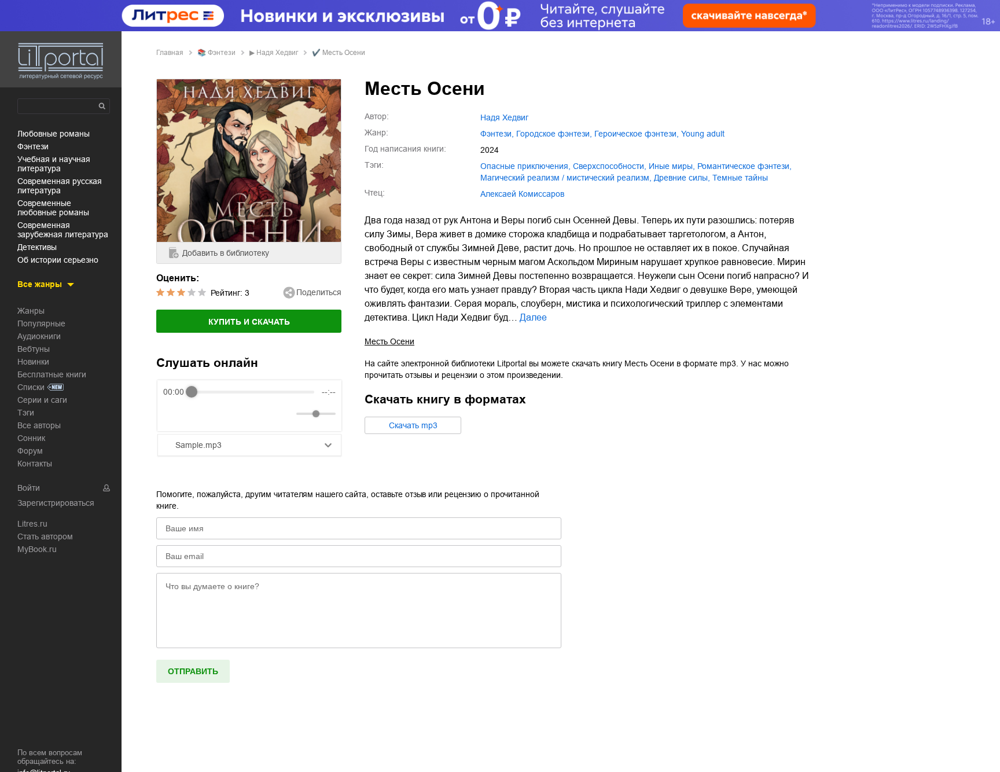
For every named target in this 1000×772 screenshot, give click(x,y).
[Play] (200, 413)
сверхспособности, (609, 166)
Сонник (31, 438)
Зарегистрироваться (55, 503)
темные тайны (740, 177)
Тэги (25, 412)
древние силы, (682, 177)
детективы (37, 247)
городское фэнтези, (554, 133)
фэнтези (33, 146)
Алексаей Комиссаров (522, 193)
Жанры (31, 310)
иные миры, (672, 166)
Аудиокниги (39, 336)
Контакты (34, 463)
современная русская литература (59, 186)
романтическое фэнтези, (744, 166)
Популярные (41, 323)
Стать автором (45, 536)
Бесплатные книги (51, 374)
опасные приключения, (525, 166)
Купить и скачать (249, 321)
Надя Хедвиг (277, 53)
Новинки (33, 361)
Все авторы (39, 425)
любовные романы (53, 133)
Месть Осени (389, 341)
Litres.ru (32, 523)
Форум (30, 450)
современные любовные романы (53, 207)
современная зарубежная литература (62, 229)
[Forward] (225, 414)
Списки (31, 387)
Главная (169, 53)
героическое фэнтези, (636, 133)
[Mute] (285, 413)
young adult (703, 133)
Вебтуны (33, 349)
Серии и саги (42, 400)
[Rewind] (175, 414)
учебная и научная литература (53, 164)
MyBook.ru (37, 549)
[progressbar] (253, 392)
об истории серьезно (57, 259)
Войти (28, 487)
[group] (249, 405)
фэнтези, (497, 133)
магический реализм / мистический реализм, (566, 177)
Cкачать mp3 (413, 425)
